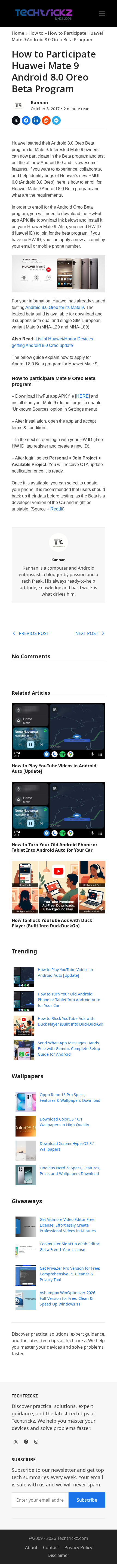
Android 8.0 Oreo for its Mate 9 (54, 307)
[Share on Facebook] (26, 120)
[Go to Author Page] (18, 105)
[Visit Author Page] (58, 542)
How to (36, 33)
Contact (51, 1547)
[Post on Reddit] (46, 120)
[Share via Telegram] (56, 120)
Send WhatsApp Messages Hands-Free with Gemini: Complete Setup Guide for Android (69, 1048)
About (31, 1547)
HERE (82, 396)
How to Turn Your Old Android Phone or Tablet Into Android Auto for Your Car (54, 847)
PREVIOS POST (34, 633)
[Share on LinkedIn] (36, 120)
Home (18, 33)
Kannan (39, 103)
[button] (102, 13)
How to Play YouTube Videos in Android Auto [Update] (54, 768)
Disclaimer (58, 1555)
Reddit (56, 509)
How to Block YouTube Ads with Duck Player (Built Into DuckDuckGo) (52, 923)
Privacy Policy (78, 1547)
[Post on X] (16, 120)
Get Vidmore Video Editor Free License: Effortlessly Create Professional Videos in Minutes (68, 1225)
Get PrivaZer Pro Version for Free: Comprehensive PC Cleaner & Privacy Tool (70, 1274)
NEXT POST (86, 633)
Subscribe (87, 1500)
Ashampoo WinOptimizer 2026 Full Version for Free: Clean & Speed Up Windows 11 (67, 1298)
